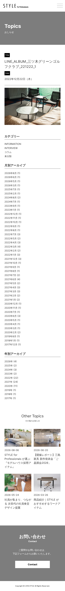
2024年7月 (10, 201)
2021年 (8, 381)
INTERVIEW (11, 148)
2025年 (8, 365)
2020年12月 (11, 303)
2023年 (8, 373)
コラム (8, 152)
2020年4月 (10, 324)
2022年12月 (11, 213)
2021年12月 (11, 258)
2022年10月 (11, 222)
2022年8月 (10, 230)
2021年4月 (10, 287)
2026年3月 (10, 185)
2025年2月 (10, 193)
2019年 (8, 390)
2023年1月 (10, 209)
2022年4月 (10, 242)
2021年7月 (10, 275)
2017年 (8, 398)
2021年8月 (10, 271)
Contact (32, 564)
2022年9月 (10, 226)
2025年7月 (10, 189)
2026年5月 (10, 181)
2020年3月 (10, 328)
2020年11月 (11, 307)
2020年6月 (10, 315)
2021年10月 (11, 262)
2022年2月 (10, 250)
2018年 (8, 394)
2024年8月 (10, 197)
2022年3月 (10, 246)
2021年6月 (10, 279)
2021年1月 (10, 299)
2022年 (8, 377)
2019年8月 (10, 336)
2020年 (8, 385)
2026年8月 (10, 173)
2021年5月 (10, 283)
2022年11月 (11, 217)
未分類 (8, 156)
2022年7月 (10, 234)
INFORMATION (12, 143)
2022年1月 (10, 254)
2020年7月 (10, 312)
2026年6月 (10, 177)
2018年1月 (10, 340)
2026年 (8, 361)
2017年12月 (10, 344)
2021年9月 (10, 267)
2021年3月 (10, 291)
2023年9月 (10, 205)
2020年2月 (10, 332)
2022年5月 (10, 238)
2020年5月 (10, 320)
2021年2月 (10, 295)
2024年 (8, 369)
